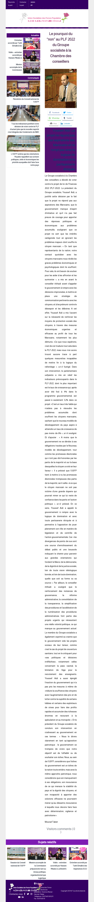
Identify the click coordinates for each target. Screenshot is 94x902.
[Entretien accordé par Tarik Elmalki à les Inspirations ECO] (23, 43)
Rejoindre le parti (11, 3)
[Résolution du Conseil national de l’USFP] (23, 92)
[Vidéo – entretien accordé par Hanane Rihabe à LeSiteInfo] (23, 55)
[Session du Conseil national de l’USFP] (16, 857)
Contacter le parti (23, 3)
